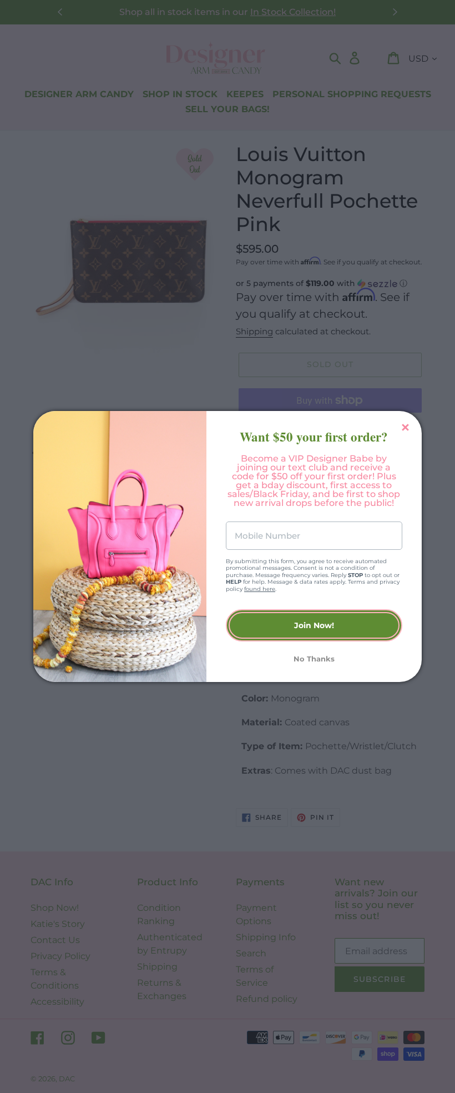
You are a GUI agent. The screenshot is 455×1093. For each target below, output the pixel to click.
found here (259, 589)
